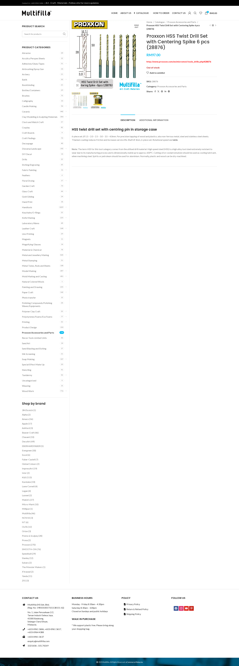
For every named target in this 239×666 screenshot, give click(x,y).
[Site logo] (36, 12)
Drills (24, 159)
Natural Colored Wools (33, 281)
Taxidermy (27, 375)
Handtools (27, 207)
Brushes (26, 95)
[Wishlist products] (200, 13)
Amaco (25, 419)
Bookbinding (28, 85)
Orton (25, 531)
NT (23, 522)
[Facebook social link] (155, 91)
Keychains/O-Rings (31, 212)
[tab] (128, 119)
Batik (24, 79)
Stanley (25, 558)
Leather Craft (28, 228)
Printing (26, 322)
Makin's (26, 499)
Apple (25, 423)
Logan (25, 491)
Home (149, 22)
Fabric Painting (29, 170)
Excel (24, 455)
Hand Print (27, 202)
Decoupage (27, 143)
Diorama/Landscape (31, 148)
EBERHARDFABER (31, 446)
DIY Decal (27, 154)
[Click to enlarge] (77, 85)
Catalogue (160, 22)
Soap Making (28, 359)
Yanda (25, 576)
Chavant (26, 437)
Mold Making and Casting (34, 276)
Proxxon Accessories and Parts (182, 22)
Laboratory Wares (30, 223)
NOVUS (26, 517)
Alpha (25, 414)
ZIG (24, 580)
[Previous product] (210, 25)
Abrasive (26, 53)
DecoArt (26, 441)
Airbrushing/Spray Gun (33, 69)
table (175, 139)
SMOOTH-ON (29, 549)
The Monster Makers (32, 567)
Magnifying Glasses (31, 244)
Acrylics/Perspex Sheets (33, 58)
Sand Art (26, 343)
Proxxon (26, 544)
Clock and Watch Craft (33, 122)
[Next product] (215, 25)
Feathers (26, 175)
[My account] (189, 13)
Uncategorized (29, 380)
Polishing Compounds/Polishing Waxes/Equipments (37, 304)
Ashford (26, 428)
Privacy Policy (133, 604)
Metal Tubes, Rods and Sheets (36, 265)
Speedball (26, 553)
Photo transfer (29, 297)
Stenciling (26, 370)
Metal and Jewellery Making (35, 255)
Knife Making (28, 217)
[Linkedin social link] (165, 91)
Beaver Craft (28, 432)
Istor (24, 473)
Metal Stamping (29, 260)
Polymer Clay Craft (31, 311)
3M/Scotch (27, 410)
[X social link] (158, 91)
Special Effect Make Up (33, 364)
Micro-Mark (28, 504)
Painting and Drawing (32, 287)
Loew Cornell (28, 486)
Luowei (25, 495)
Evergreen (27, 450)
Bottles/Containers (31, 90)
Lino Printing (28, 234)
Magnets (26, 239)
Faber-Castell (28, 459)
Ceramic (26, 111)
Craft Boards (28, 132)
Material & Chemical (31, 249)
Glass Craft (27, 191)
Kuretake (26, 482)
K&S (24, 477)
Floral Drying (28, 180)
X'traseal (26, 571)
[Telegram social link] (169, 91)
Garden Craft (28, 186)
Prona (25, 540)
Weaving (26, 385)
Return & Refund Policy (137, 609)
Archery (26, 74)
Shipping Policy (133, 614)
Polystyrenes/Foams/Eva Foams (37, 316)
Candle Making (29, 106)
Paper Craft (27, 292)
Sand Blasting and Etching (34, 348)
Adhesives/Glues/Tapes (33, 63)
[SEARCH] (64, 34)
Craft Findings (29, 138)
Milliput (26, 508)
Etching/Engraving (31, 164)
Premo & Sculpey (30, 535)
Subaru (25, 562)
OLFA (25, 526)
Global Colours (29, 464)
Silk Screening (28, 354)
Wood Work (28, 391)
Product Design (29, 327)
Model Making (29, 271)
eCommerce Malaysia (134, 662)
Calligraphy (27, 101)
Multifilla (26, 513)
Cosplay (26, 127)
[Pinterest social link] (162, 91)
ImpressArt (27, 468)
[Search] (195, 13)
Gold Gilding (28, 196)
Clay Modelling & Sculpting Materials (39, 117)
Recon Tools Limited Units (34, 338)
